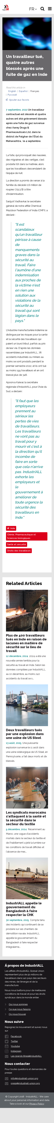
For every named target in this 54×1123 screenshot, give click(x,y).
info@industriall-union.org (24, 1078)
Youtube (15, 1046)
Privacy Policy (36, 1103)
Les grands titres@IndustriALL (26, 1056)
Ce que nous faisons (19, 1009)
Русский (12, 94)
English (12, 91)
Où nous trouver (17, 1014)
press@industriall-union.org (25, 1083)
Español (23, 91)
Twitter (14, 1041)
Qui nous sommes (18, 1004)
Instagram (16, 1051)
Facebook (16, 1036)
